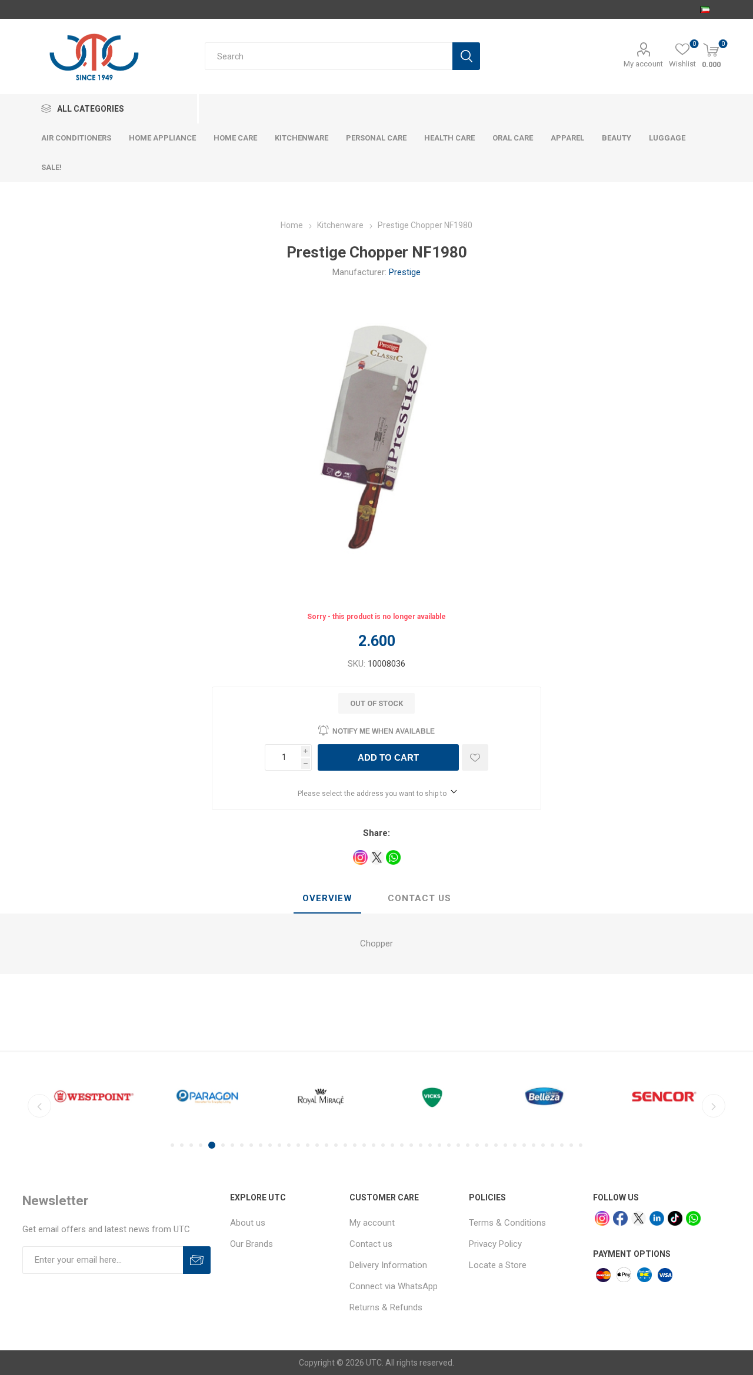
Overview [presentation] (327, 898)
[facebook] (620, 1218)
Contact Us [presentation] (419, 898)
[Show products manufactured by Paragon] (207, 1096)
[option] (94, 1096)
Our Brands (251, 1244)
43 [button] (571, 1145)
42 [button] (562, 1145)
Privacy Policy (495, 1244)
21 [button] (364, 1145)
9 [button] (251, 1145)
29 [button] (439, 1145)
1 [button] (172, 1145)
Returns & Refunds (385, 1307)
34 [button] (486, 1145)
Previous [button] (39, 1106)
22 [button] (373, 1145)
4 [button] (200, 1145)
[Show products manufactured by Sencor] (661, 1096)
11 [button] (270, 1145)
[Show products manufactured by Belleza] (548, 1096)
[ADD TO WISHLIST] (475, 757)
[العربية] (704, 9)
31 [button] (458, 1145)
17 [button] (326, 1145)
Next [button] (713, 1106)
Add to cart (388, 757)
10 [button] (260, 1145)
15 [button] (307, 1145)
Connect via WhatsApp (393, 1286)
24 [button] (392, 1145)
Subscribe (197, 1260)
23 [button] (383, 1145)
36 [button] (505, 1145)
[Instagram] (602, 1218)
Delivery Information (388, 1265)
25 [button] (402, 1145)
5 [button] (211, 1145)
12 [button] (279, 1145)
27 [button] (420, 1145)
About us (247, 1222)
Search (466, 56)
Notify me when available (383, 731)
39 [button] (533, 1145)
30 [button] (449, 1145)
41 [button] (552, 1145)
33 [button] (477, 1145)
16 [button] (317, 1145)
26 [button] (411, 1145)
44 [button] (580, 1145)
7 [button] (232, 1145)
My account (643, 63)
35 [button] (496, 1145)
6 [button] (223, 1145)
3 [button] (191, 1145)
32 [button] (467, 1145)
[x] (638, 1218)
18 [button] (336, 1145)
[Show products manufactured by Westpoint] (94, 1096)
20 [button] (354, 1145)
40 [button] (543, 1145)
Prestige (405, 272)
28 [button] (430, 1145)
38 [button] (524, 1145)
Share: (376, 833)
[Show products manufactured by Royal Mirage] (321, 1096)
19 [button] (345, 1145)
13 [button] (289, 1145)
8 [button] (242, 1145)
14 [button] (298, 1145)
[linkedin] (656, 1218)
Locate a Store (498, 1265)
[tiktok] (675, 1218)
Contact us (370, 1244)
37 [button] (515, 1145)
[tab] (327, 899)
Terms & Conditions (507, 1222)
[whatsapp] (693, 1218)
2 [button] (182, 1145)
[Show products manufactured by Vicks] (434, 1096)
